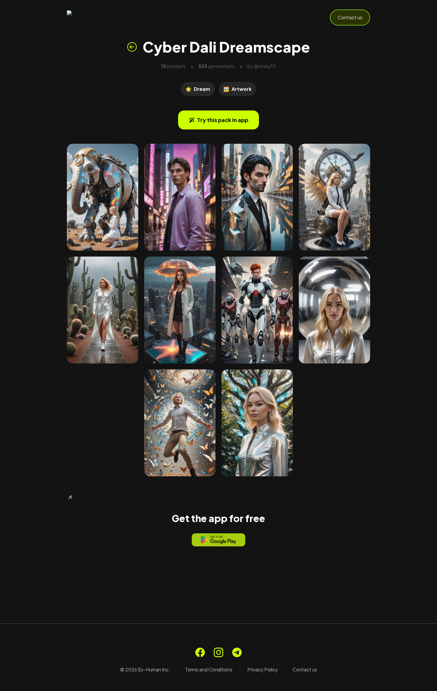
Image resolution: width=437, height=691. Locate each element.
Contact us (350, 17)
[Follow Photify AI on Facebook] (200, 652)
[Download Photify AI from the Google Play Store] (218, 539)
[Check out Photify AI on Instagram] (218, 652)
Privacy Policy (262, 669)
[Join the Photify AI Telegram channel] (237, 652)
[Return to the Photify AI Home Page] (96, 17)
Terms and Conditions (208, 669)
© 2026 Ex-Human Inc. (145, 669)
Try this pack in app (222, 119)
